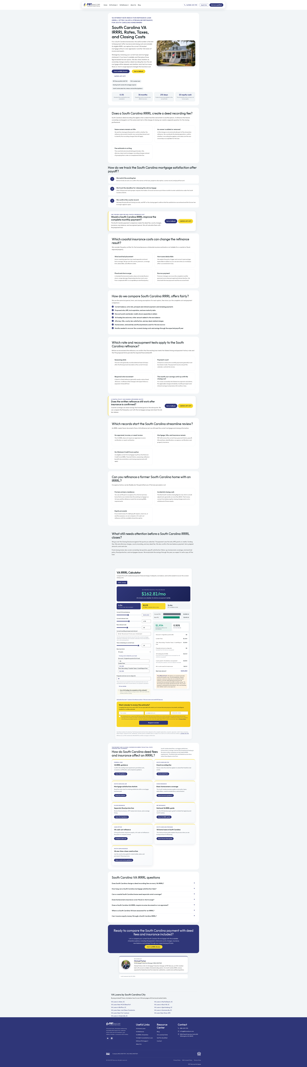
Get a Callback (138, 71)
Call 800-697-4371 (120, 76)
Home (105, 5)
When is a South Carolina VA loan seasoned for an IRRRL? (133, 911)
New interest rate (121, 624)
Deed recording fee (164, 765)
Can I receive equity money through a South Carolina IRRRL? (134, 916)
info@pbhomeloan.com (187, 1031)
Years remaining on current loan (125, 642)
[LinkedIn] (111, 1038)
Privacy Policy (182, 719)
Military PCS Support (142, 1041)
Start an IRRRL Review (120, 71)
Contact (159, 1041)
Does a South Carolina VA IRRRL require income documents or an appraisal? (140, 905)
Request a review (153, 723)
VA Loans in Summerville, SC (163, 1010)
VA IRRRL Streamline (142, 1035)
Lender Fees (121, 663)
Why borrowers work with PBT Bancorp (153, 699)
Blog (139, 5)
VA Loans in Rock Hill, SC (161, 1004)
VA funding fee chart (122, 699)
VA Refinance (123, 5)
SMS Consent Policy (187, 1060)
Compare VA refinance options (135, 699)
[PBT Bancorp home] (92, 5)
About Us (133, 5)
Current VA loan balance (123, 612)
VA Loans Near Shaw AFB (162, 1013)
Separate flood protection (124, 808)
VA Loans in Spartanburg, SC (163, 1007)
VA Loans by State (162, 1035)
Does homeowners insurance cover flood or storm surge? (133, 900)
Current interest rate (122, 618)
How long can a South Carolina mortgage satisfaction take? (134, 889)
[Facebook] (107, 1038)
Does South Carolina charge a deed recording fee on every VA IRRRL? (138, 883)
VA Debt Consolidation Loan (144, 1038)
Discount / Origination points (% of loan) (129, 658)
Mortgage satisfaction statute (125, 787)
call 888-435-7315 (184, 733)
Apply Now (204, 5)
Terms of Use (197, 1060)
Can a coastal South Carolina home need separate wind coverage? (137, 894)
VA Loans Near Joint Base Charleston (123, 1010)
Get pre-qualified (216, 5)
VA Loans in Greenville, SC (119, 1016)
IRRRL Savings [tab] (122, 582)
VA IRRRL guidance (121, 765)
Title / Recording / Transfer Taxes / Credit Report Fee (133, 668)
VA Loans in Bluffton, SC (118, 1007)
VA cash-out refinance (122, 830)
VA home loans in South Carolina (168, 830)
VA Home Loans (140, 1028)
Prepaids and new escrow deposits (126, 675)
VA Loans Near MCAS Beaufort (121, 1004)
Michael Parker (140, 961)
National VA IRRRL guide (165, 808)
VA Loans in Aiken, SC (118, 1002)
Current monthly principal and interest (127, 631)
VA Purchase (112, 5)
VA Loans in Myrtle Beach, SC (163, 1002)
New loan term (121, 649)
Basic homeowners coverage (167, 787)
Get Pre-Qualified (162, 1038)
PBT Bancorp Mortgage (194, 1064)
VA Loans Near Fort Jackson (120, 1013)
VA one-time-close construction (126, 851)
